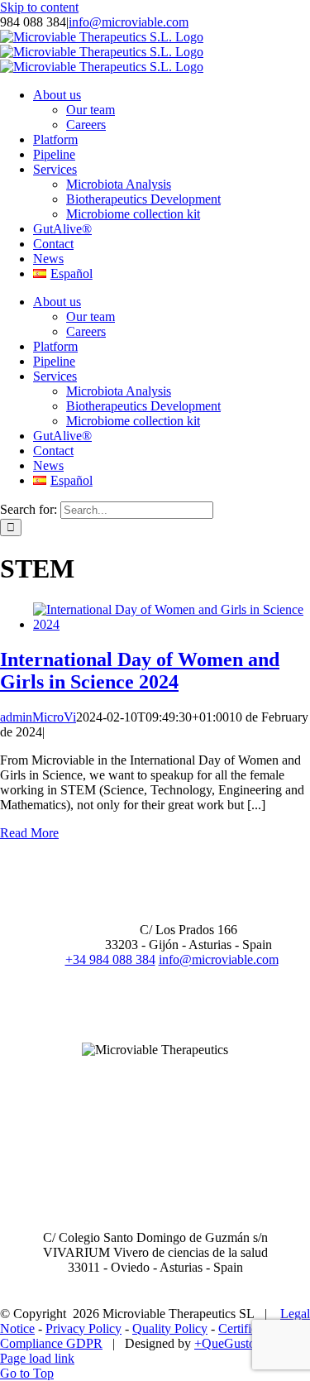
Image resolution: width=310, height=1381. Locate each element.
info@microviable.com (128, 22)
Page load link (37, 1358)
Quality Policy (169, 1328)
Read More (29, 833)
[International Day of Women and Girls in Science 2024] (171, 624)
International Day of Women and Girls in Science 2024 (139, 671)
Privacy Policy (83, 1328)
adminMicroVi (38, 717)
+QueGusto (224, 1343)
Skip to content (39, 7)
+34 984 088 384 (110, 959)
